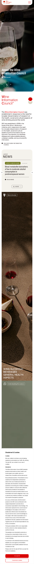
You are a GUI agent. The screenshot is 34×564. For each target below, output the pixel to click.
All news (16, 186)
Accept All (17, 556)
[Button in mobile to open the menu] (29, 2)
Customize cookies (17, 560)
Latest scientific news (12, 163)
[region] (17, 506)
